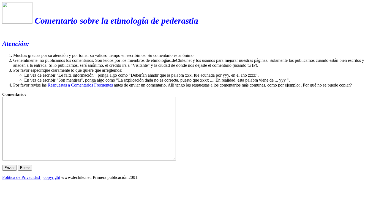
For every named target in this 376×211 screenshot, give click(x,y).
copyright (51, 177)
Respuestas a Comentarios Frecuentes (80, 85)
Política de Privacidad (21, 177)
